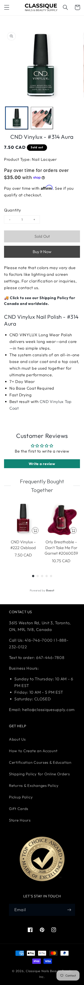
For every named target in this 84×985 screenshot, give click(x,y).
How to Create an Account (33, 750)
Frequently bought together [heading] (42, 485)
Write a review (42, 463)
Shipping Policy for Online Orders (39, 773)
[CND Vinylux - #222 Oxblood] (23, 518)
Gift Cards (18, 808)
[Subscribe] (69, 910)
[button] (7, 7)
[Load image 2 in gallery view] (42, 118)
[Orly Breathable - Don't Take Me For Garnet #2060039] (61, 518)
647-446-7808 (50, 657)
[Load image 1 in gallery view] (16, 118)
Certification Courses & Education (40, 762)
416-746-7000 (39, 640)
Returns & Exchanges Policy (34, 785)
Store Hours (20, 820)
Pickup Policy (21, 797)
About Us (17, 739)
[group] (23, 532)
